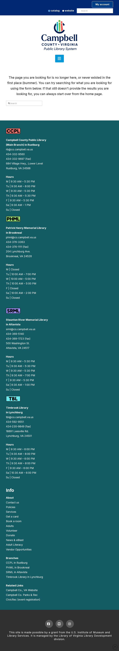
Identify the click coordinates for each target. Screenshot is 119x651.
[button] (59, 58)
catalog (54, 10)
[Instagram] (70, 624)
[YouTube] (59, 624)
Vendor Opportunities (18, 549)
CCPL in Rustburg (16, 562)
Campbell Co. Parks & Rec (22, 594)
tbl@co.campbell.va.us (19, 417)
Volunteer (11, 530)
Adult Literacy (14, 544)
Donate (10, 535)
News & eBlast (15, 540)
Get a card (12, 516)
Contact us (12, 502)
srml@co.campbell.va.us (20, 329)
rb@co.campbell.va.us (19, 149)
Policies (10, 507)
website (69, 10)
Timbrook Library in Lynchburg (24, 576)
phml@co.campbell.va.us (21, 237)
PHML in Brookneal (17, 567)
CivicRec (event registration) (23, 599)
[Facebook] (49, 624)
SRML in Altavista (16, 572)
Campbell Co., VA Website (22, 590)
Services (11, 511)
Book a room (13, 521)
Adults (10, 526)
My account (102, 4)
